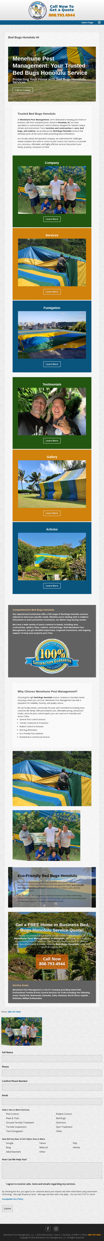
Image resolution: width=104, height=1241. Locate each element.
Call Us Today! (22, 90)
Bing (8, 1147)
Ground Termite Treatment (20, 1122)
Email (5, 1095)
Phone (5, 1066)
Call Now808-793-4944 (52, 961)
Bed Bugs (61, 1118)
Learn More (52, 219)
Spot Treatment (64, 1127)
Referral (43, 1147)
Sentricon (61, 1122)
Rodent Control (64, 1114)
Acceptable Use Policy (12, 1199)
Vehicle (76, 1147)
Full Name (7, 1052)
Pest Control (12, 1114)
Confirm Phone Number (15, 1081)
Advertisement (13, 1151)
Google (9, 1143)
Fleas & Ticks (12, 1118)
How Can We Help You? (14, 1159)
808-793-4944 (14, 1011)
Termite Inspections (16, 1127)
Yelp (75, 1143)
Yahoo (42, 1143)
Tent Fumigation (14, 1131)
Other (59, 1131)
